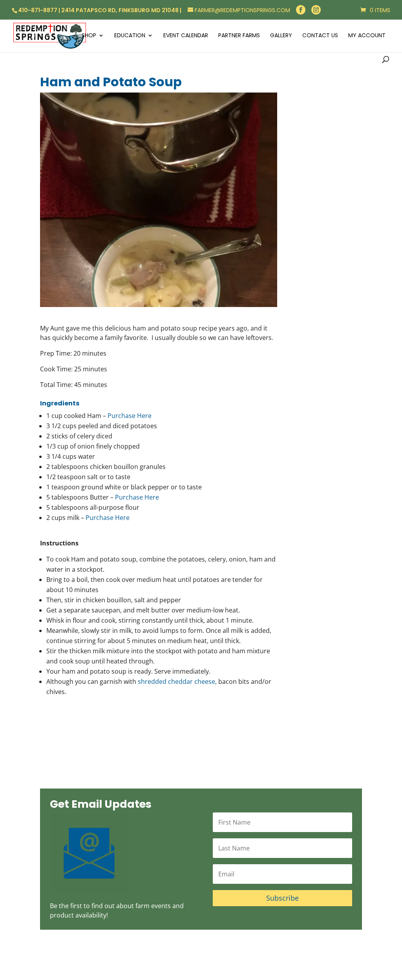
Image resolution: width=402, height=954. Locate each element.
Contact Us (320, 36)
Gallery (281, 36)
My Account (367, 36)
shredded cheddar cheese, (177, 681)
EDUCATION (129, 36)
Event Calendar (185, 36)
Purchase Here (130, 415)
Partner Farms (239, 36)
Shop (89, 36)
